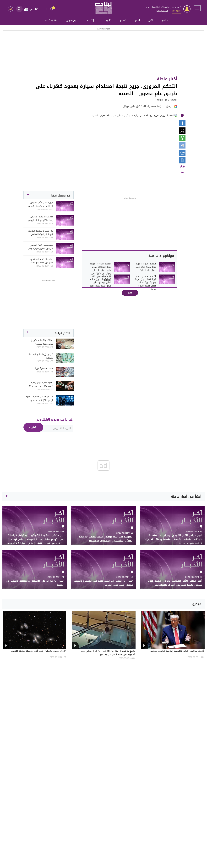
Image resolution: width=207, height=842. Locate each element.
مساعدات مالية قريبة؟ (43, 368)
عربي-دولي (72, 20)
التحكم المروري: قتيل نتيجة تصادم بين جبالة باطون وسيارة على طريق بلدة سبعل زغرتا (100, 281)
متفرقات (53, 20)
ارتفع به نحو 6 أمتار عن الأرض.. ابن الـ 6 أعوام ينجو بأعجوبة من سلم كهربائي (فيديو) (108, 653)
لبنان (137, 20)
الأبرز (151, 20)
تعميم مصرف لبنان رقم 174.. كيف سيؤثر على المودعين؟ (40, 384)
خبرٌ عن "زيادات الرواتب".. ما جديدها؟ (41, 356)
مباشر (165, 20)
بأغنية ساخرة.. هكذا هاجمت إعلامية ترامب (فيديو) (177, 651)
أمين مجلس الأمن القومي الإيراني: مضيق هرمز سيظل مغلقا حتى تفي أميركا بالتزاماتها (40, 246)
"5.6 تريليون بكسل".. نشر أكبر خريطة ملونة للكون (38, 651)
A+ (182, 166)
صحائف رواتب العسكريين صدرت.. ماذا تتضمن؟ (42, 342)
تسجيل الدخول (162, 11)
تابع (130, 293)
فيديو (123, 20)
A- (182, 172)
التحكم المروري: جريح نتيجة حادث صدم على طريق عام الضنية (146, 267)
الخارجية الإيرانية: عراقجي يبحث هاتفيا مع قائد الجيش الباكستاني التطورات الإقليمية (39, 218)
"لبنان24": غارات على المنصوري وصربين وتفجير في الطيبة (34, 583)
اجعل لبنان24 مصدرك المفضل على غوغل (148, 106)
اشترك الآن (176, 10)
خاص (108, 20)
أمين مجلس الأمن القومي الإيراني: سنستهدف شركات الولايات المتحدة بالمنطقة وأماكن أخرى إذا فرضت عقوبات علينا (40, 204)
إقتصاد (90, 20)
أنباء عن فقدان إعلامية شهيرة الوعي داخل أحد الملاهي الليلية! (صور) (39, 398)
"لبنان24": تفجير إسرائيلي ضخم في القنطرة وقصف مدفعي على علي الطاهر (41, 260)
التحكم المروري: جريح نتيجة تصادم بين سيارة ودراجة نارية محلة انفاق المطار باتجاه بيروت (145, 283)
